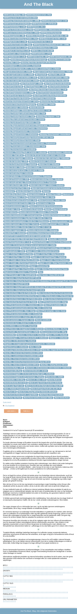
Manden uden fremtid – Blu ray (15, 185)
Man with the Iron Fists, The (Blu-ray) (54, 80)
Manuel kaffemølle (29, 248)
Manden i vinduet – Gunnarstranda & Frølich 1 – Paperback (48, 167)
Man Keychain (41, 74)
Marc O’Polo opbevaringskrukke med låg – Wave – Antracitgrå (27, 308)
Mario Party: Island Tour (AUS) (51, 395)
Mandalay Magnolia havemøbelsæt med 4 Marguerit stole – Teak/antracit (31, 125)
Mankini (48, 209)
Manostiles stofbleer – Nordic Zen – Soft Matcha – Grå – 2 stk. (27, 227)
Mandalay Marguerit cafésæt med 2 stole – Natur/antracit (25, 128)
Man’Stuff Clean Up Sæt (13, 86)
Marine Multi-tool (54, 380)
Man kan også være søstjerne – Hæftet (18, 74)
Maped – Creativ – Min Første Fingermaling (20, 263)
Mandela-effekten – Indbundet (60, 152)
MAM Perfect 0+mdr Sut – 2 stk (40, 42)
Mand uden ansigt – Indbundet (15, 107)
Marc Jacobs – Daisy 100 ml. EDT (50, 275)
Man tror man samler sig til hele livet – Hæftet (21, 80)
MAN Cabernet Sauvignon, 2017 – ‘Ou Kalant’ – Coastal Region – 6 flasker (32, 69)
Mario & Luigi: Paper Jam (13, 386)
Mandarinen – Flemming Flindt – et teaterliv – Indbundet (25, 152)
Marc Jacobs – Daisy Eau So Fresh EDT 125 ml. (22, 278)
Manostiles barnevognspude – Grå (56, 215)
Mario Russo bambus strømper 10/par (38, 398)
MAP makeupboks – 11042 (14, 251)
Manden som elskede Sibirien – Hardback (46, 179)
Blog (34, 611)
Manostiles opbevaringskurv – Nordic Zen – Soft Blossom (26, 221)
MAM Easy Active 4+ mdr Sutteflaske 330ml (20, 18)
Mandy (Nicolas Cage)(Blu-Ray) (28, 191)
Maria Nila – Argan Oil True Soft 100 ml (56, 350)
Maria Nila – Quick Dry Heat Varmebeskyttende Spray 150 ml (27, 362)
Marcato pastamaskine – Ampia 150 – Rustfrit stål (22, 317)
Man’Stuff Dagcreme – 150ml (35, 86)
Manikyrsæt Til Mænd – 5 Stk (15, 197)
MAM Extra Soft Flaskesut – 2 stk (54, 21)
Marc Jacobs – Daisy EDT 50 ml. (16, 284)
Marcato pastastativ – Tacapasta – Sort (18, 320)
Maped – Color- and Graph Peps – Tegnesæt (48, 257)
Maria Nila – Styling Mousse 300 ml (54, 365)
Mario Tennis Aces (62, 398)
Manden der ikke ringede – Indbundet (18, 158)
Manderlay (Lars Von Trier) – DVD (16, 188)
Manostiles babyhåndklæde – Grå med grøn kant (22, 215)
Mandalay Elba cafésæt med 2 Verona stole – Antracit (24, 119)
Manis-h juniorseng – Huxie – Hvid (52, 200)
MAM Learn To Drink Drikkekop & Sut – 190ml (21, 33)
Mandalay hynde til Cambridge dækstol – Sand (22, 122)
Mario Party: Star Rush (12, 398)
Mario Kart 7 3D (10, 392)
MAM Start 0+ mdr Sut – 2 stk (15, 48)
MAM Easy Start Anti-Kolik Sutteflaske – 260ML (22, 21)
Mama (6, 60)
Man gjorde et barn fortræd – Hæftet (17, 71)
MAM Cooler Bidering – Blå (14, 15)
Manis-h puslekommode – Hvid (16, 206)
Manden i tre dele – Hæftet (14, 167)
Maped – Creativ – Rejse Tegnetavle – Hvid (55, 263)
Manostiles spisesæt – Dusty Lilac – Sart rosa (21, 224)
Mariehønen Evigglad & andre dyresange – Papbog (23, 377)
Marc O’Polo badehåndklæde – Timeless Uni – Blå (23, 305)
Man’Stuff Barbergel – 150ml (31, 83)
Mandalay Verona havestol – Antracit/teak (19, 149)
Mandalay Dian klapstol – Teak (47, 116)
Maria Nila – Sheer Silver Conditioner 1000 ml (21, 365)
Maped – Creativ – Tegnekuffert (16, 266)
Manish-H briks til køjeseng (32, 209)
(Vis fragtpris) (9, 405)
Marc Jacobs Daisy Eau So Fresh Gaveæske (55, 293)
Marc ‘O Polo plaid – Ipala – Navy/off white (20, 275)
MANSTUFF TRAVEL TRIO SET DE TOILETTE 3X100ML (25, 239)
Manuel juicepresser (12, 248)
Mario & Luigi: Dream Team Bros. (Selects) (45, 383)
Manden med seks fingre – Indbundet (18, 173)
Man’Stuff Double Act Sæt (58, 86)
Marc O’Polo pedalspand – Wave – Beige (19, 311)
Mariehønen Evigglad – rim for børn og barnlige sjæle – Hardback (29, 374)
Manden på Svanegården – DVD (16, 179)
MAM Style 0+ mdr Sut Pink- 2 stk (16, 51)
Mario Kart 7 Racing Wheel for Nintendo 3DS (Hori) (37, 392)
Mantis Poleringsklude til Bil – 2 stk (17, 242)
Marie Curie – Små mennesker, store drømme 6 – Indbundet (48, 368)
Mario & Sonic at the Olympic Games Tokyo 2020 (44, 386)
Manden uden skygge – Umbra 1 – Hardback (47, 185)
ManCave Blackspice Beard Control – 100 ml (21, 101)
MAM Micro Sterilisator (35, 36)
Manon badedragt (60, 209)
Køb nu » (26, 411)
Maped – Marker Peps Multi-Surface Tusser (51, 269)
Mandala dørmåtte (36, 107)
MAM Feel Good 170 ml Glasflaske (17, 24)
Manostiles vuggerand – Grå (15, 230)
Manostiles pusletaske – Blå (61, 221)
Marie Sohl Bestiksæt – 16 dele (35, 371)
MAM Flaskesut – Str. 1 (36, 27)
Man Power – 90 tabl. (56, 74)
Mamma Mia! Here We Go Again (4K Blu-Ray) (38, 63)
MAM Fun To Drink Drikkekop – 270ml (18, 30)
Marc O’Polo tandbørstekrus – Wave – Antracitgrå (23, 314)
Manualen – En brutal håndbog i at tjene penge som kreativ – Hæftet (29, 245)
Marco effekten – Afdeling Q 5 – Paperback (20, 326)
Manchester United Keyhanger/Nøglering (19, 104)
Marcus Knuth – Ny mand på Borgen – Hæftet (21, 332)
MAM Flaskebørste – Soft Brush (44, 24)
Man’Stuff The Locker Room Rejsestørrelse (49, 95)
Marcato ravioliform (43, 320)
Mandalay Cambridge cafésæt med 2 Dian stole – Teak (24, 113)
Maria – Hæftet (35, 347)
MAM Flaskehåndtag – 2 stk (14, 27)
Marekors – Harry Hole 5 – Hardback (31, 335)
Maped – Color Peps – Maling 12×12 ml (49, 254)
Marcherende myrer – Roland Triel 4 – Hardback (22, 323)
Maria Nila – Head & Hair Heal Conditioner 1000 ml (23, 353)
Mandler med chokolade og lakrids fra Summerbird (51, 188)
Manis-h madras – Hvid (45, 203)
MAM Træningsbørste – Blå (60, 57)
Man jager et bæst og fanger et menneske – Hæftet (53, 71)
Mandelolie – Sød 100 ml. (13, 155)
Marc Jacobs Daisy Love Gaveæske (57, 299)
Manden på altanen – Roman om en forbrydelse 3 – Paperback (27, 176)
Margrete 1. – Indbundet (58, 338)
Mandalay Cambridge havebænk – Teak (19, 116)
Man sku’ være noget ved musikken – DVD (20, 77)
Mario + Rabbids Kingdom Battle (16, 389)
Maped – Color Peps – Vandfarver (17, 257)
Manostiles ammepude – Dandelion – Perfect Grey (38, 212)
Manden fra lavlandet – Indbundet (42, 161)
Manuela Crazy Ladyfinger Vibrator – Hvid (54, 248)
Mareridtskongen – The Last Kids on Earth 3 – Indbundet (25, 338)
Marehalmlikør (9, 335)
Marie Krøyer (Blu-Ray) (12, 371)
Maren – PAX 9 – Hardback (57, 335)
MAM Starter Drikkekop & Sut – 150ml (42, 48)
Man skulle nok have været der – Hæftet (53, 77)
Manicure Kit (68, 194)
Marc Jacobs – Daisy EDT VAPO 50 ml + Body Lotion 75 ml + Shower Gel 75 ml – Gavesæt (38, 287)
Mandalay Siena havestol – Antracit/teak (55, 134)
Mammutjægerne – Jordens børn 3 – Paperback (22, 66)
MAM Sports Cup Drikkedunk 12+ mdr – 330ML (51, 45)
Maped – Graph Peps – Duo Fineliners (18, 269)
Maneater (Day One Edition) (14, 194)
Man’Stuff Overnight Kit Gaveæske (49, 92)
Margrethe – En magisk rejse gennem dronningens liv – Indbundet (29, 344)
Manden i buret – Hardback (49, 164)
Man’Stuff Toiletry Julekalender (43, 98)
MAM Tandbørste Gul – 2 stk (14, 57)
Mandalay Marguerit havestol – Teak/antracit (20, 134)
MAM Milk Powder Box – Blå (56, 36)
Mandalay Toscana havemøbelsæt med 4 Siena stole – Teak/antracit (29, 143)
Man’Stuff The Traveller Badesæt (16, 98)
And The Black (38, 4)
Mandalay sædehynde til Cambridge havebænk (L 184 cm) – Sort (28, 137)
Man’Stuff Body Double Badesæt (57, 83)
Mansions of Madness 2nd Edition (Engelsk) (44, 233)
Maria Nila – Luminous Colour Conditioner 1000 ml (23, 356)
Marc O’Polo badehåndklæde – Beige (53, 302)
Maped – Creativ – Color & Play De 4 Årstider (21, 260)
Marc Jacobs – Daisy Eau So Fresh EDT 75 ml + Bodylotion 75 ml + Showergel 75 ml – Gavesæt (40, 281)
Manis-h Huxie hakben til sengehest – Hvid (20, 200)
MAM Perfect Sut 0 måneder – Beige (17, 45)
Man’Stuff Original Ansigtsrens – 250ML (19, 92)
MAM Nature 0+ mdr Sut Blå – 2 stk (52, 39)
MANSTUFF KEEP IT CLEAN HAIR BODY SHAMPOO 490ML (27, 236)
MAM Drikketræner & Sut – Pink (39, 15)
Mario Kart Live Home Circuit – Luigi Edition (20, 395)
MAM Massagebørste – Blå (14, 36)
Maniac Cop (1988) (54, 194)
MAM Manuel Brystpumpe (51, 33)
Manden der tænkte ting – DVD (15, 161)
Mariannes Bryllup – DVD (13, 368)
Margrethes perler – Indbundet (15, 347)
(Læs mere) (7, 402)
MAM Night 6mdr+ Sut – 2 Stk (15, 42)
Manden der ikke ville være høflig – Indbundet (52, 158)
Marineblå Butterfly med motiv (15, 383)
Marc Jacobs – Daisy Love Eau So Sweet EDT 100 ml (24, 290)
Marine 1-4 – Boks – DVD (36, 380)
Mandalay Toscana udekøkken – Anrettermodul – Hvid (24, 146)
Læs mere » (11, 411)
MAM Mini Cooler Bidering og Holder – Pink (20, 39)
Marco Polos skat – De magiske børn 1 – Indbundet (23, 329)
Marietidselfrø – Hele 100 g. (14, 380)
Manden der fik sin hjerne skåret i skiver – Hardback (45, 155)
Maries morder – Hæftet (54, 377)
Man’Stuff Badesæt (11, 83)
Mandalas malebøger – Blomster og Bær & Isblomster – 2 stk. (27, 110)
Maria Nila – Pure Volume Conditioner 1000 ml (21, 359)
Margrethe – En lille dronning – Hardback (19, 341)
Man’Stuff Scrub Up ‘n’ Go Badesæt (17, 95)
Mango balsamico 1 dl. (35, 194)
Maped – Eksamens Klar (39, 266)
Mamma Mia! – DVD (11, 63)
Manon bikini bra (10, 212)
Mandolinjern (9, 191)
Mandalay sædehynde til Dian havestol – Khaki (22, 140)
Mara (40, 272)
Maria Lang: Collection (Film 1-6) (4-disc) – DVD (22, 350)
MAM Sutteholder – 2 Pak (41, 54)
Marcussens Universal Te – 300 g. (53, 332)
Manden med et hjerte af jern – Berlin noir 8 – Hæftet (23, 170)
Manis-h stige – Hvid (12, 209)
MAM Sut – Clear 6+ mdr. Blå (42, 51)
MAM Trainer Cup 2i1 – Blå (38, 57)
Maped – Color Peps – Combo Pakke (18, 254)
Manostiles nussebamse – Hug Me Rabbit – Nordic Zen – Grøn (27, 218)
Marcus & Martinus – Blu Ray (56, 329)
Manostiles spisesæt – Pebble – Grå (54, 224)
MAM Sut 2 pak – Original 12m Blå (17, 54)
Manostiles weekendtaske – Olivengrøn (43, 230)
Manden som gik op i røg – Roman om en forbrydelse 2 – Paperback (30, 182)
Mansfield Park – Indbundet (14, 233)
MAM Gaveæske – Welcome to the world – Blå (52, 30)
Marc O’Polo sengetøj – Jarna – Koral (51, 311)
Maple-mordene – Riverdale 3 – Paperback (20, 272)
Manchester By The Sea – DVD (52, 101)
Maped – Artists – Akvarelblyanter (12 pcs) (42, 251)
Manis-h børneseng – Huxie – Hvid (41, 197)
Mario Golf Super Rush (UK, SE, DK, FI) (46, 389)
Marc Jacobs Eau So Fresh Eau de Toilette (20, 302)
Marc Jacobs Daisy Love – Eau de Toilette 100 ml (22, 299)
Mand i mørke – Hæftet (46, 104)
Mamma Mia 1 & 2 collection (59, 60)
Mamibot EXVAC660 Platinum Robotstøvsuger (28, 60)
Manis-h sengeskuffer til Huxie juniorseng (46, 206)
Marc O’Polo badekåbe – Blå (55, 305)
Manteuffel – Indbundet (57, 239)
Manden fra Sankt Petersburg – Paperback (20, 164)
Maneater (46, 191)
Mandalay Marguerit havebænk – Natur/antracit (22, 131)
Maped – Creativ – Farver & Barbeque (54, 260)
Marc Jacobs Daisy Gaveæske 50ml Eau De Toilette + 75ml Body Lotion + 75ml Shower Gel (38, 296)
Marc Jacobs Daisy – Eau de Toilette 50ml (20, 293)
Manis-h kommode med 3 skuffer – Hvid (19, 203)
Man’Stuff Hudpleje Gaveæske (15, 89)
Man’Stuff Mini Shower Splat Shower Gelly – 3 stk (47, 89)
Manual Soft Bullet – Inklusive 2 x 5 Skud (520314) (51, 242)
